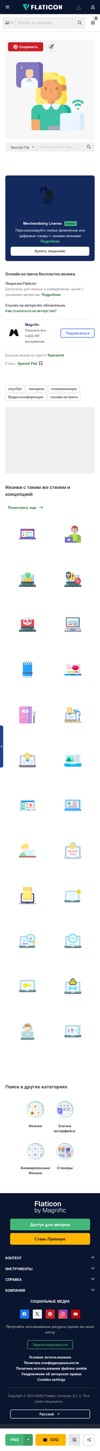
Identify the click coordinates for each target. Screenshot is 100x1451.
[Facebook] (24, 1314)
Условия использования (50, 1357)
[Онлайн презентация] (72, 805)
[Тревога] (72, 895)
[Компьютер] (27, 760)
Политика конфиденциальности (51, 1362)
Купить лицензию (50, 251)
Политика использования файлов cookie (51, 1368)
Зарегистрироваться (50, 1344)
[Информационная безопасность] (27, 579)
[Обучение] (27, 850)
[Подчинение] (27, 895)
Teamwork (55, 355)
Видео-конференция (25, 396)
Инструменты (19, 1268)
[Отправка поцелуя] (72, 669)
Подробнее (50, 241)
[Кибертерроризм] (72, 579)
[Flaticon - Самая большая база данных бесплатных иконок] (43, 7)
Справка (13, 1279)
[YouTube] (75, 1314)
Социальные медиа (50, 1301)
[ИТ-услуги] (72, 1031)
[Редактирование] (72, 760)
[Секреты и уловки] (72, 850)
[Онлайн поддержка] (72, 940)
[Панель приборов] (27, 805)
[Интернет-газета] (72, 624)
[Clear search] (68, 23)
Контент (13, 1257)
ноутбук (15, 388)
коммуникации (64, 388)
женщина (36, 388)
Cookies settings (51, 1380)
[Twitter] (37, 1314)
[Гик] (72, 534)
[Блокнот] (27, 669)
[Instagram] (62, 1314)
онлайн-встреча (64, 396)
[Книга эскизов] (27, 714)
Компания (15, 1290)
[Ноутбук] (27, 534)
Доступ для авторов (50, 1224)
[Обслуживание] (72, 986)
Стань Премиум (50, 1239)
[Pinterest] (50, 1314)
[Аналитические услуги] (27, 940)
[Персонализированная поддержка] (27, 1031)
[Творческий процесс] (72, 714)
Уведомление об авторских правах (51, 1373)
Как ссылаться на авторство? (31, 311)
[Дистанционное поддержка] (27, 986)
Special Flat (27, 363)
